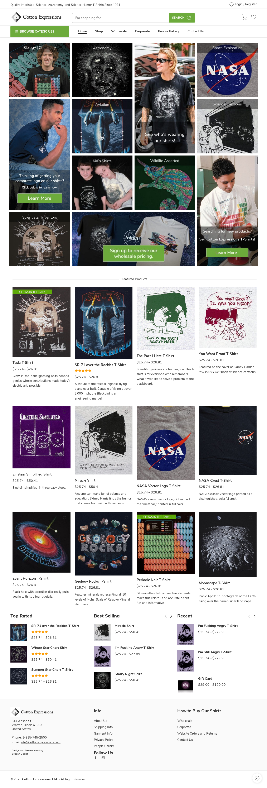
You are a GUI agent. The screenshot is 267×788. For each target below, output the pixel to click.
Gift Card (205, 679)
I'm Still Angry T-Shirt (215, 652)
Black (24, 560)
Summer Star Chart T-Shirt (52, 670)
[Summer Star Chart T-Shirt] (18, 676)
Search (178, 18)
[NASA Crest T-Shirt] (228, 440)
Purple (24, 456)
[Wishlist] (64, 293)
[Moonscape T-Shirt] (228, 544)
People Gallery (168, 31)
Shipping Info (103, 727)
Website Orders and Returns (197, 733)
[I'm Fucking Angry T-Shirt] (102, 656)
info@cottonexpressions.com (40, 742)
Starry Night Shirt (128, 674)
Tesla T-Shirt (23, 362)
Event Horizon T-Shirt (30, 578)
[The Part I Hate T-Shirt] (166, 318)
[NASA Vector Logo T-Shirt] (166, 443)
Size (15, 352)
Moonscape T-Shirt (214, 583)
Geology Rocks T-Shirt (93, 581)
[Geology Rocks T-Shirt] (104, 544)
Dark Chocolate (24, 344)
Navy (86, 346)
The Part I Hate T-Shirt (155, 356)
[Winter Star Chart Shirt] (18, 654)
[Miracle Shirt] (104, 440)
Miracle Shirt (85, 480)
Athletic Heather (148, 468)
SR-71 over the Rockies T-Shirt (100, 365)
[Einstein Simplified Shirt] (42, 437)
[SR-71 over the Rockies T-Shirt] (104, 323)
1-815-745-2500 (34, 737)
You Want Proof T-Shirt (218, 354)
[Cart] (245, 17)
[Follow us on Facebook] (95, 757)
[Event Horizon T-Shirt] (42, 542)
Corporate (142, 31)
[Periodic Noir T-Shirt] (166, 543)
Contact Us (196, 31)
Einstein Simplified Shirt (32, 474)
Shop (99, 31)
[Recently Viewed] (257, 778)
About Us (100, 721)
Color (16, 339)
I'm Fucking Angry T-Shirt (134, 648)
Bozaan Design (20, 753)
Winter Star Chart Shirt (49, 648)
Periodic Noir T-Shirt (153, 580)
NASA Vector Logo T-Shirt (158, 486)
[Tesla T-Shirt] (42, 322)
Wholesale (119, 31)
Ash (148, 337)
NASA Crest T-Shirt (215, 480)
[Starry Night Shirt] (102, 680)
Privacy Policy (103, 740)
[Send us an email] (103, 758)
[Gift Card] (185, 685)
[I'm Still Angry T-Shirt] (185, 661)
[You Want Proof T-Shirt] (228, 317)
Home (82, 31)
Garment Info (103, 733)
